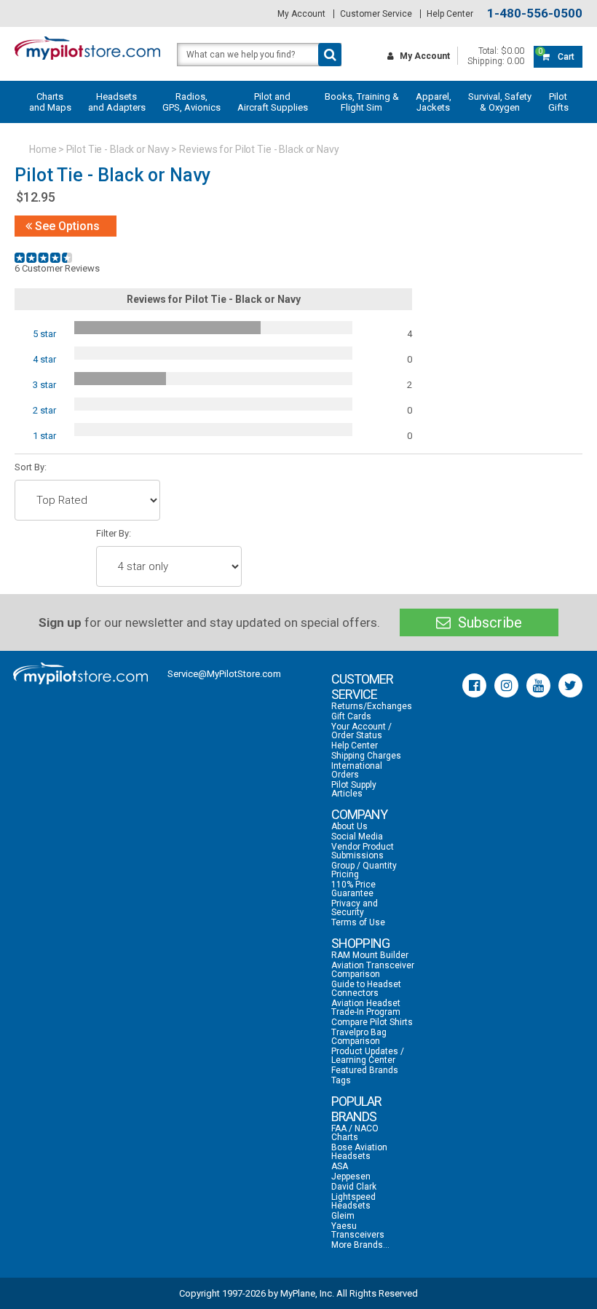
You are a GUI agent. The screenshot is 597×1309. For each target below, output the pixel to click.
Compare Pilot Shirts (372, 1022)
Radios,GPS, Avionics (191, 102)
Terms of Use (358, 922)
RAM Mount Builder (369, 955)
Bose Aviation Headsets (359, 1151)
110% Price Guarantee (353, 889)
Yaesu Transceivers (357, 1230)
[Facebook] (474, 685)
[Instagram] (506, 685)
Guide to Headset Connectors (366, 988)
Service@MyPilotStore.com (224, 673)
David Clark (353, 1186)
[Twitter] (570, 685)
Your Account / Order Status (361, 731)
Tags (341, 1080)
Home (43, 149)
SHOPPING (360, 943)
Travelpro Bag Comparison (359, 1036)
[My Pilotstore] (80, 673)
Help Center (450, 13)
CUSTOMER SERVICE (362, 686)
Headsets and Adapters (117, 102)
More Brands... (360, 1245)
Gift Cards (351, 716)
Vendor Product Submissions (362, 851)
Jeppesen (351, 1176)
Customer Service (376, 13)
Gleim (343, 1215)
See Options (66, 226)
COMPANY (359, 814)
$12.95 (35, 197)
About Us (349, 826)
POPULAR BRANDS (356, 1109)
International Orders (356, 770)
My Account (301, 13)
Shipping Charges (366, 755)
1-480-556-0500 (534, 13)
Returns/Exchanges (371, 706)
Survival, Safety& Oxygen (499, 102)
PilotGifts (558, 102)
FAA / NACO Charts (355, 1133)
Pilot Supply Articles (353, 789)
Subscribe (488, 622)
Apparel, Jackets (433, 102)
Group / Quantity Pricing (364, 870)
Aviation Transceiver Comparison (372, 969)
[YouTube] (538, 685)
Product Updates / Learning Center (367, 1055)
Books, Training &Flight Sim (362, 102)
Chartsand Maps (50, 102)
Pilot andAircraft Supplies (272, 102)
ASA (339, 1166)
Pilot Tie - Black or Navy (118, 149)
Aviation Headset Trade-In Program (365, 1007)
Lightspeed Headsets (353, 1201)
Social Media (357, 836)
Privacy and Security (354, 908)
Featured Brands (364, 1070)
